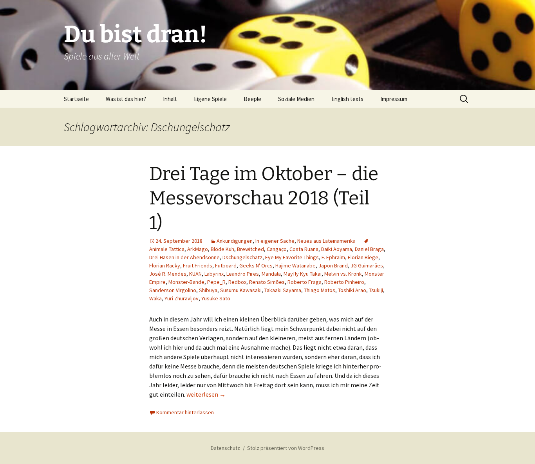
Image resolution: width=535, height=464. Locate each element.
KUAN (195, 273)
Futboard (226, 265)
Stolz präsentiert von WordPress (285, 447)
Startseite (76, 99)
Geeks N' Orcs (256, 265)
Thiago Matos (319, 290)
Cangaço (277, 249)
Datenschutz (225, 447)
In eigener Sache (275, 240)
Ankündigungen (235, 240)
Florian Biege (363, 257)
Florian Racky (164, 265)
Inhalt (170, 99)
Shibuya (208, 290)
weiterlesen (206, 394)
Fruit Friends (197, 265)
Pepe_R (216, 281)
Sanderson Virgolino (172, 290)
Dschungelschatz (242, 257)
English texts (347, 99)
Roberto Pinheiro (344, 281)
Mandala (271, 273)
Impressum (393, 99)
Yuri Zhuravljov (181, 298)
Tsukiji (376, 290)
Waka (155, 298)
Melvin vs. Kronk (343, 273)
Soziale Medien (296, 99)
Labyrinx (214, 273)
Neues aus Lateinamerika (326, 240)
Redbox (237, 281)
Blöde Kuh (222, 249)
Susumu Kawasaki (241, 290)
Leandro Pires (242, 273)
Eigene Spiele (210, 99)
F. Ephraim (333, 257)
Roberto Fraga (304, 281)
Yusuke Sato (215, 298)
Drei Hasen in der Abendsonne (184, 257)
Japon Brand (333, 265)
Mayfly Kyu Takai (303, 273)
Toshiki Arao (352, 290)
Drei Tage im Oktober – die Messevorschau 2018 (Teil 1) (263, 198)
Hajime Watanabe (295, 265)
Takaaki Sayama (282, 290)
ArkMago (197, 249)
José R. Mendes (167, 273)
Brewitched (250, 249)
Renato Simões (267, 281)
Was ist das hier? (126, 99)
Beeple (252, 99)
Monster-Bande (186, 281)
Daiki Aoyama (336, 249)
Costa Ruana (303, 249)
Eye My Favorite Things (292, 257)
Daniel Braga (369, 249)
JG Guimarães (367, 265)
